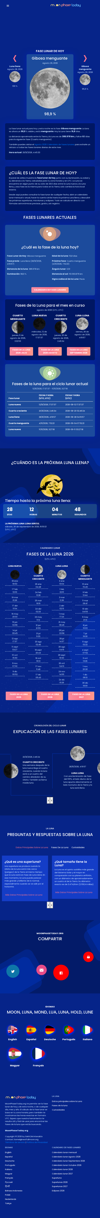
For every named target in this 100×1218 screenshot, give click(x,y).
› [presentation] (51, 800)
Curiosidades (78, 847)
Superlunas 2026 (60, 1182)
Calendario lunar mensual (64, 1152)
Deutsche (9, 1160)
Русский (8, 1182)
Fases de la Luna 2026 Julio (21, 351)
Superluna (57, 1177)
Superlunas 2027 (60, 1186)
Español (8, 1156)
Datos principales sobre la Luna (32, 847)
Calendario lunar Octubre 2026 (66, 1165)
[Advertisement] (50, 27)
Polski (7, 1194)
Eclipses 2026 (58, 1190)
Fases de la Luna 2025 (19, 696)
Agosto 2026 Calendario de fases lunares (54, 144)
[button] (19, 6)
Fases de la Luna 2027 (81, 696)
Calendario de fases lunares (50, 289)
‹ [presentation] (48, 800)
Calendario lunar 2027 (62, 1173)
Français (9, 1177)
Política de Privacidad (37, 1142)
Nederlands (10, 1199)
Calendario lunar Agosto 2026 (66, 1156)
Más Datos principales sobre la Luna (23, 892)
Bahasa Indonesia (13, 1190)
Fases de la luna (59, 847)
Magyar (8, 1173)
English (8, 1152)
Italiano (8, 1169)
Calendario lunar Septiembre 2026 (68, 1160)
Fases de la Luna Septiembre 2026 (79, 351)
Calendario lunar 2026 (62, 1169)
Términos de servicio (15, 1142)
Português (10, 1165)
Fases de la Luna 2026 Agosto (50, 351)
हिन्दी (7, 1186)
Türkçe (8, 1203)
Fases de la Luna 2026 (50, 696)
